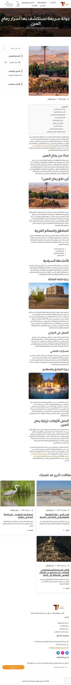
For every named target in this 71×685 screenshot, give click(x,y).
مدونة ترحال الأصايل (46, 28)
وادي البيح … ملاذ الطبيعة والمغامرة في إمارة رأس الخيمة (54, 515)
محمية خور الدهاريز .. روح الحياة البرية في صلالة (18, 515)
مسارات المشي (58, 126)
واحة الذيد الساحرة (51, 456)
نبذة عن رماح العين (59, 109)
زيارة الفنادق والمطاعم (56, 129)
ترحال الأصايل (51, 99)
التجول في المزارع (58, 123)
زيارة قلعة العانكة (58, 120)
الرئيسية (55, 28)
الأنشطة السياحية (59, 117)
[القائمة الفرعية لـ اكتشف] (49, 2)
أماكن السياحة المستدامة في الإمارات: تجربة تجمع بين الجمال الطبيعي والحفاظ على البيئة (54, 572)
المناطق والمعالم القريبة (58, 115)
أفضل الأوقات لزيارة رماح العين (56, 131)
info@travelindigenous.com (57, 648)
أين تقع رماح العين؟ (59, 112)
